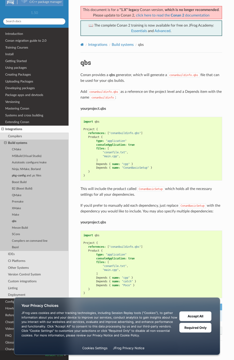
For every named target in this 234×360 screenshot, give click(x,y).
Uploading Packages (19, 81)
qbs (14, 221)
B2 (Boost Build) (22, 188)
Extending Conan (17, 122)
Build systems (17, 143)
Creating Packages (18, 74)
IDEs (11, 254)
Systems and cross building (24, 115)
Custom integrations (22, 281)
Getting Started (16, 61)
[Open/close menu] (2, 129)
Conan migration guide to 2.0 (25, 40)
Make (15, 214)
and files (26, 175)
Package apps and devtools (24, 95)
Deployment (16, 295)
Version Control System (24, 274)
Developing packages (20, 88)
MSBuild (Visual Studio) (26, 156)
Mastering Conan (17, 108)
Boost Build (19, 182)
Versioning (12, 102)
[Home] (82, 45)
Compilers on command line (30, 240)
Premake (18, 201)
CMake (16, 149)
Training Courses (16, 47)
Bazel (15, 247)
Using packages (16, 67)
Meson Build (20, 227)
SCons (16, 234)
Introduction (14, 34)
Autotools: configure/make (29, 162)
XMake (16, 208)
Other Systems (18, 267)
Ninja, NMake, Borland (26, 169)
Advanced (162, 31)
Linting (13, 288)
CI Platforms (16, 261)
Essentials (139, 31)
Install (9, 54)
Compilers (15, 136)
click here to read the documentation (173, 15)
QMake (16, 195)
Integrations (13, 129)
